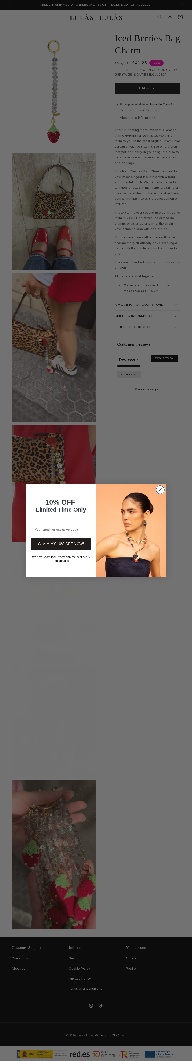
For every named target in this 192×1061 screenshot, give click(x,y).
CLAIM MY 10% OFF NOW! (61, 544)
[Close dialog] (160, 490)
